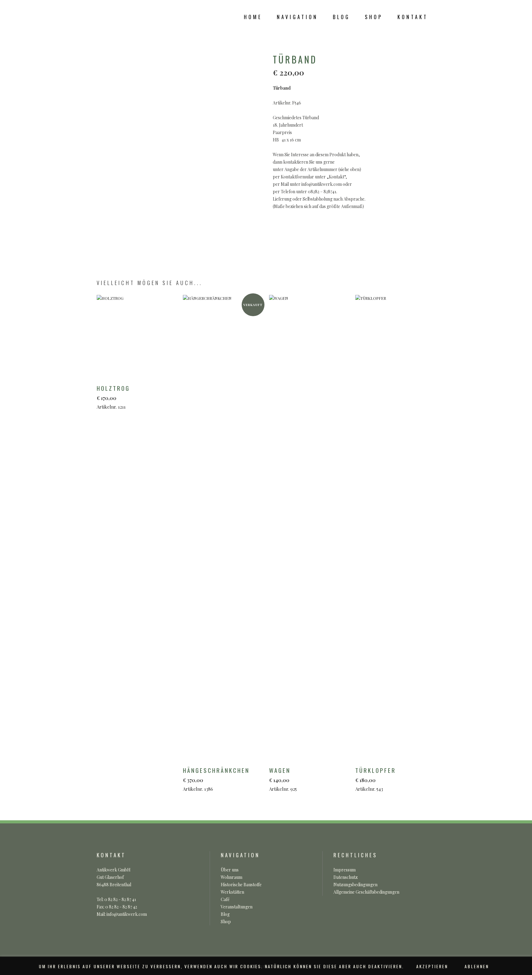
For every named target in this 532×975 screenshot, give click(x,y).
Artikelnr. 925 (283, 779)
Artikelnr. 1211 (113, 397)
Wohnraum (231, 877)
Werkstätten (232, 892)
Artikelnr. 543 (375, 779)
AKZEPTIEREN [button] (432, 966)
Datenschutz (345, 877)
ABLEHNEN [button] (477, 966)
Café (225, 899)
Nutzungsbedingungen (355, 884)
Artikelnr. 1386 (216, 779)
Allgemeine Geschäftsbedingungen (366, 892)
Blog (225, 914)
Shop (226, 921)
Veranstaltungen (236, 907)
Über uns (230, 870)
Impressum (344, 870)
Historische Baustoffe (241, 884)
